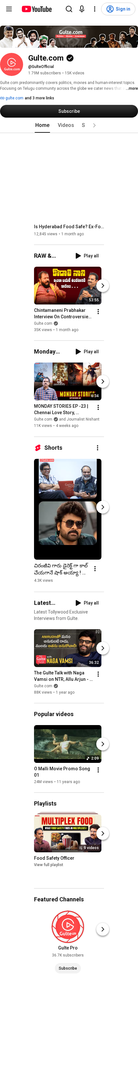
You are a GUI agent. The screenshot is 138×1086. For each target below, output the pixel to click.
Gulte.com (43, 323)
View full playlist (48, 865)
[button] (94, 125)
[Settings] (95, 9)
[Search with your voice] (81, 9)
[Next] (102, 285)
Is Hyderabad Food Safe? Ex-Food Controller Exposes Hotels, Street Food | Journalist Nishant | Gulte (69, 226)
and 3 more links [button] (39, 98)
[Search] (69, 9)
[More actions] (98, 311)
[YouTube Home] (36, 9)
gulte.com (13, 98)
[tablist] (69, 125)
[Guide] (9, 9)
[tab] (42, 125)
